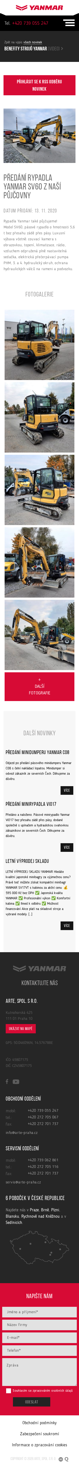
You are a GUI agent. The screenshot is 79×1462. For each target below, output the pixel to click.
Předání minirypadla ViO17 (31, 804)
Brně (45, 1210)
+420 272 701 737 (43, 1124)
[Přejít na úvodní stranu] (39, 6)
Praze (34, 1210)
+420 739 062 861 (43, 1160)
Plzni (55, 1210)
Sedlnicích (14, 1223)
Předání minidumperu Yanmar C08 (37, 752)
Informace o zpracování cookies (39, 1445)
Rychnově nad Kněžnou (40, 1217)
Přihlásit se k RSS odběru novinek (39, 86)
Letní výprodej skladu (27, 861)
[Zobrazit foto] (39, 345)
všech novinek (32, 42)
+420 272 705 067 (43, 1117)
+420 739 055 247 (26, 23)
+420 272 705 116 (43, 1167)
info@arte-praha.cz (22, 1133)
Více (67, 791)
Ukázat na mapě (20, 1029)
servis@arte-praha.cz (23, 1182)
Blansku (12, 1217)
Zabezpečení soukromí (39, 1434)
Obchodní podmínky (39, 1423)
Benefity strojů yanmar (32, 49)
